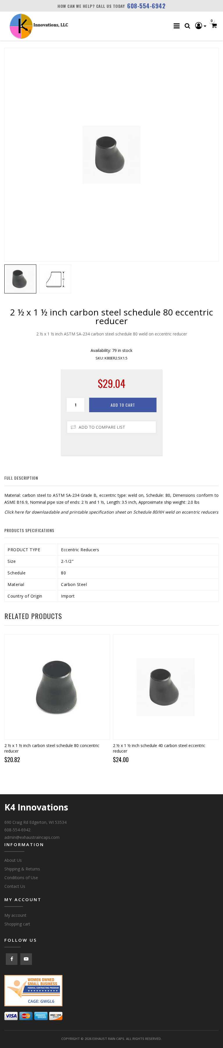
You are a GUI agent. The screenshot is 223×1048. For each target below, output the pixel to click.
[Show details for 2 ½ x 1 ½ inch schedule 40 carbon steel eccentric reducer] (166, 687)
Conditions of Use (21, 877)
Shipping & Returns (22, 869)
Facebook (11, 959)
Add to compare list (102, 427)
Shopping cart (17, 924)
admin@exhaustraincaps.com (32, 837)
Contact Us (14, 886)
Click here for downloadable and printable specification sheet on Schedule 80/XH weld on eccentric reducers (111, 512)
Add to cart (123, 405)
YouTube (26, 959)
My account (15, 915)
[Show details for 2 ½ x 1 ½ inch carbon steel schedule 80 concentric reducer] (57, 687)
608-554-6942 (146, 5)
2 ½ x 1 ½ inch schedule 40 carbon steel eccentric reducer (159, 748)
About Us (13, 860)
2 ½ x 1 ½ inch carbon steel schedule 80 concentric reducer (51, 748)
